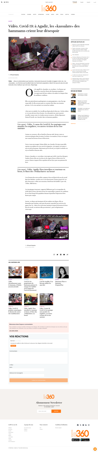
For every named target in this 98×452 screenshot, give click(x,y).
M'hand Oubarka (14, 74)
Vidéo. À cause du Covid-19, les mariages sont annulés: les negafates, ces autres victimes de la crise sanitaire (42, 126)
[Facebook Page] (78, 424)
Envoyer (56, 411)
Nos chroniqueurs (11, 441)
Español (88, 2)
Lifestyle (67, 14)
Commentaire (13, 351)
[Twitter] (80, 424)
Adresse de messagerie (16, 373)
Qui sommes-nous (27, 427)
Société (34, 14)
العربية (95, 2)
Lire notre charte (13, 330)
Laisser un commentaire (38, 380)
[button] (95, 449)
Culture (47, 14)
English (81, 2)
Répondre (13, 345)
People (61, 14)
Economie (29, 14)
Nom (10, 367)
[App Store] (76, 439)
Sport (57, 14)
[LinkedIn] (86, 424)
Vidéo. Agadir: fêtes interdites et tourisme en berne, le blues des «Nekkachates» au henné (41, 170)
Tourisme (73, 14)
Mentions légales (58, 427)
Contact (41, 429)
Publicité (25, 429)
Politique (23, 14)
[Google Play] (85, 439)
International (41, 14)
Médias (52, 14)
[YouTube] (83, 424)
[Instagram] (89, 425)
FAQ (40, 427)
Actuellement (10, 14)
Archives (25, 430)
